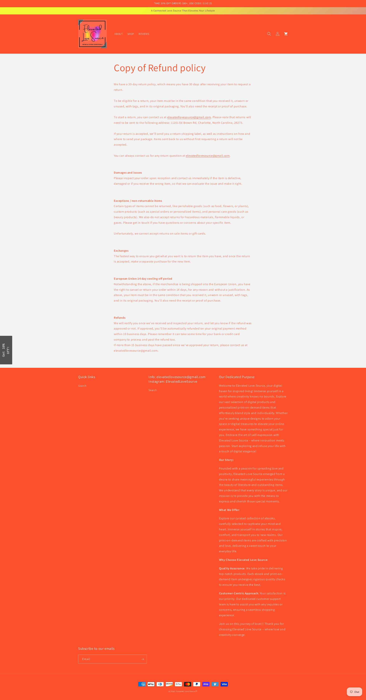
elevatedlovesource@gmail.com (189, 117)
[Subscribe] (142, 659)
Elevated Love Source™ (186, 691)
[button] (269, 34)
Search (82, 385)
